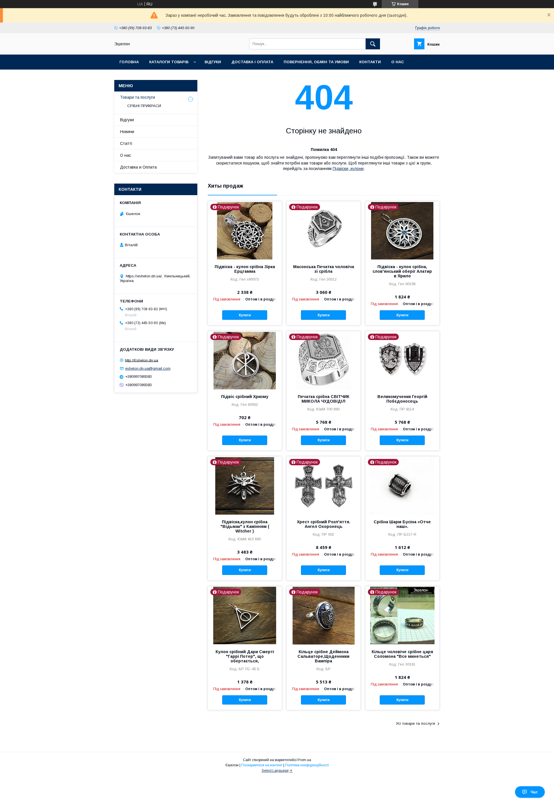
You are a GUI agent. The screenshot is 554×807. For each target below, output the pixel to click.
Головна (129, 62)
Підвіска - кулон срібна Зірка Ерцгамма (245, 269)
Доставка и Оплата (138, 167)
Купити (245, 315)
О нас (397, 62)
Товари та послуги (137, 97)
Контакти (370, 62)
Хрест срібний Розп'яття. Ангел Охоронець (323, 524)
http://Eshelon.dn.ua (141, 360)
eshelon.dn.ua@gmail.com (148, 368)
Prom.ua (304, 760)
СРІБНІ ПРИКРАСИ (144, 106)
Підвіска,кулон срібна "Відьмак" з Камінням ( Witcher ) (244, 526)
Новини (127, 131)
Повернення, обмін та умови (316, 62)
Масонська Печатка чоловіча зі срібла (323, 269)
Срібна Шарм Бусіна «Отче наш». (402, 524)
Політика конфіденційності (307, 765)
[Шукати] (373, 43)
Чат (534, 792)
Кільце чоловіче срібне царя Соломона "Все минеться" (402, 654)
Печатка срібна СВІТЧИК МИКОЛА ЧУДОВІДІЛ (323, 399)
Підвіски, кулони (348, 168)
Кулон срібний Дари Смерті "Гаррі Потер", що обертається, (245, 656)
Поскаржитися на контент (261, 765)
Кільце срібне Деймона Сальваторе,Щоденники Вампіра (323, 656)
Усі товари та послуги (415, 723)
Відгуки (213, 62)
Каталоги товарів (168, 62)
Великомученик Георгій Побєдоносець (402, 399)
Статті (126, 143)
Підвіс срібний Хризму (244, 396)
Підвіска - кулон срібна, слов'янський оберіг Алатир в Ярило (402, 271)
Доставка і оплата (252, 62)
